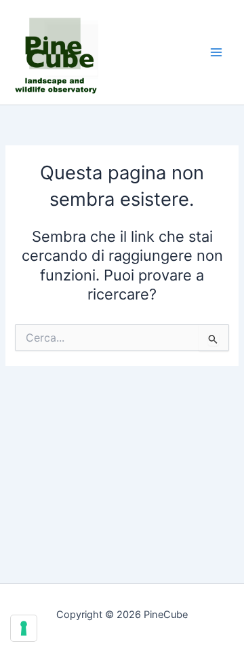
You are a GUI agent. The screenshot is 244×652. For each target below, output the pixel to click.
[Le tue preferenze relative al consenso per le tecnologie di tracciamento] (24, 628)
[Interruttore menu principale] (216, 52)
